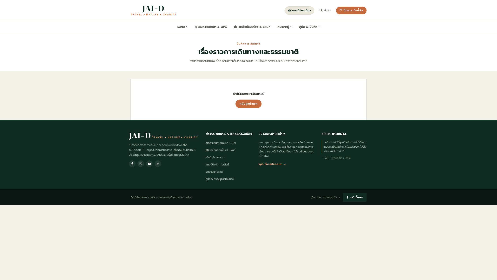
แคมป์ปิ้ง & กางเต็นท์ (217, 164)
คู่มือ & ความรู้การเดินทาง (220, 178)
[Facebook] (132, 163)
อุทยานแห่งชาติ (214, 171)
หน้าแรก (182, 26)
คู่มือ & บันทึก (308, 26)
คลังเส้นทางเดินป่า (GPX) (222, 142)
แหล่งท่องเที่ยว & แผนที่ (254, 26)
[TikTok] (158, 163)
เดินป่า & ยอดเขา (215, 157)
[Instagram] (140, 163)
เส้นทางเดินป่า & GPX (212, 26)
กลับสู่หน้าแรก (248, 104)
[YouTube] (149, 163)
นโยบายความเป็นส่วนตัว (324, 197)
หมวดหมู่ (283, 26)
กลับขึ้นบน (356, 197)
